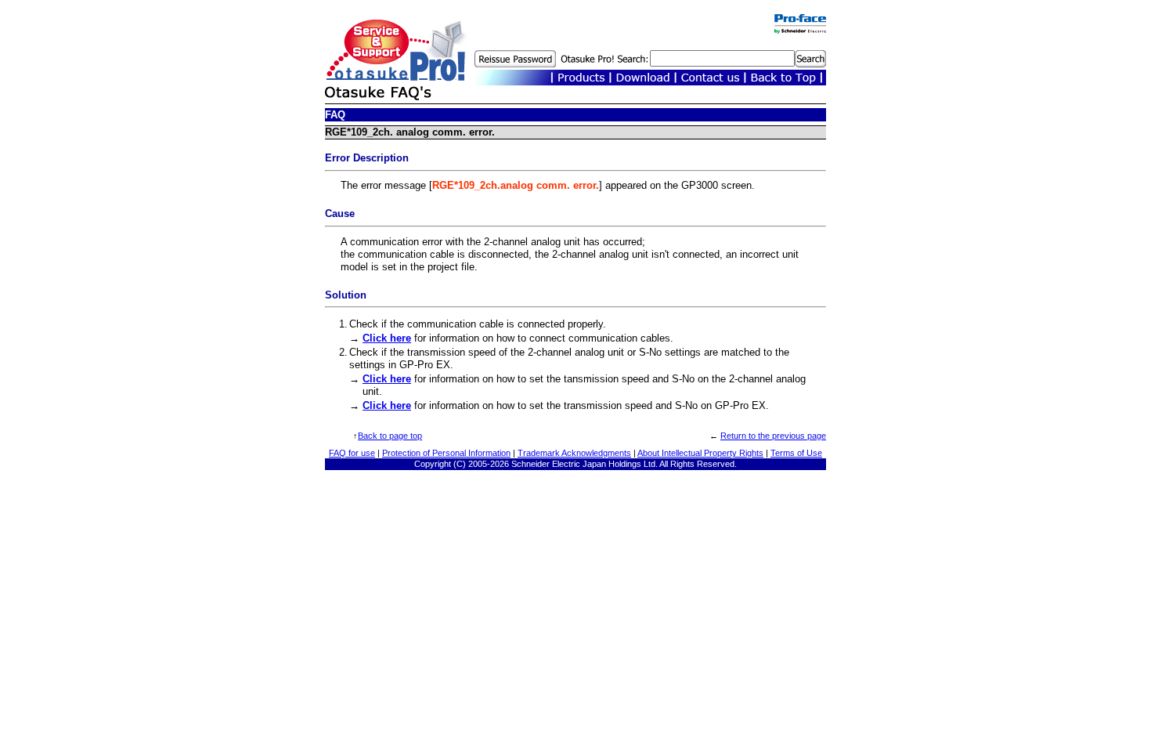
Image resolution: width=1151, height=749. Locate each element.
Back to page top (390, 435)
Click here (387, 338)
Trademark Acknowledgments (574, 453)
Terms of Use (796, 453)
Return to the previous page (773, 435)
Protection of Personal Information (446, 453)
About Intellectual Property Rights (700, 453)
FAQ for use (352, 453)
